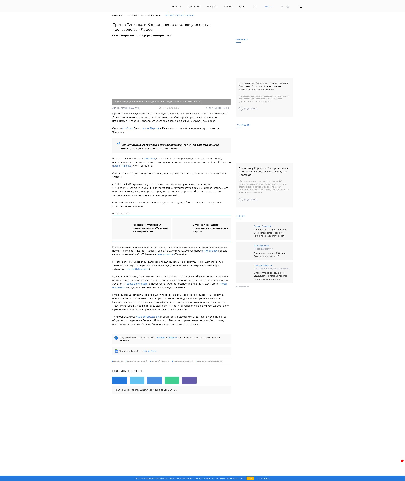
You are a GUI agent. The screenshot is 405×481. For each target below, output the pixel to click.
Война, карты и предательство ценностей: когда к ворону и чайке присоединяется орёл (270, 232)
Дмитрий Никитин (263, 265)
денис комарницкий (137, 361)
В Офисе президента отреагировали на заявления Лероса (210, 228)
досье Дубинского (138, 269)
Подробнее (251, 108)
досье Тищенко (122, 165)
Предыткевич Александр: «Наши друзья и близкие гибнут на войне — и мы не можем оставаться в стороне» (263, 86)
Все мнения (243, 286)
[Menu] (300, 6)
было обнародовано (148, 316)
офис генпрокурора (183, 361)
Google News (150, 351)
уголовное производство (209, 361)
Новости (176, 6)
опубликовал (210, 250)
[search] (255, 6)
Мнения (228, 6)
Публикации (194, 6)
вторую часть (165, 254)
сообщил (127, 128)
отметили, (150, 158)
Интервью (212, 6)
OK (250, 478)
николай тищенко (160, 361)
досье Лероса (151, 128)
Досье (242, 6)
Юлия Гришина (261, 245)
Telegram (160, 338)
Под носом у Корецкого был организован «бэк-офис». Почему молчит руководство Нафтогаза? (263, 171)
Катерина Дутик (130, 107)
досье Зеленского (137, 283)
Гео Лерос (118, 361)
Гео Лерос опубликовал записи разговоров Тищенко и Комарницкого (150, 228)
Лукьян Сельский (262, 226)
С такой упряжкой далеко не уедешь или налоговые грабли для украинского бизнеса (270, 275)
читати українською (217, 107)
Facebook (172, 338)
